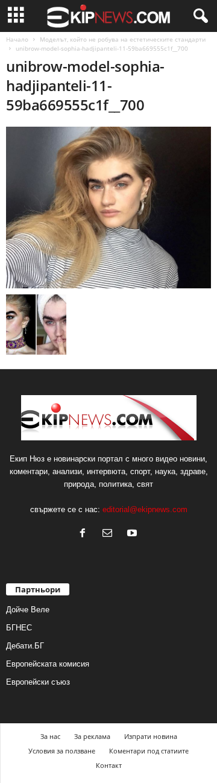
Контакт (109, 765)
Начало (17, 39)
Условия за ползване (61, 750)
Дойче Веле (27, 609)
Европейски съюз (38, 681)
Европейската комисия (47, 663)
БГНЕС (19, 627)
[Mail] (110, 534)
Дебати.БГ (25, 645)
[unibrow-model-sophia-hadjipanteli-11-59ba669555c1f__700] (108, 207)
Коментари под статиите (149, 750)
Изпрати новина (150, 736)
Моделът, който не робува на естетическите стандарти (123, 39)
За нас (50, 736)
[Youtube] (133, 534)
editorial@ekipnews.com (144, 509)
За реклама (92, 736)
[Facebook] (85, 534)
